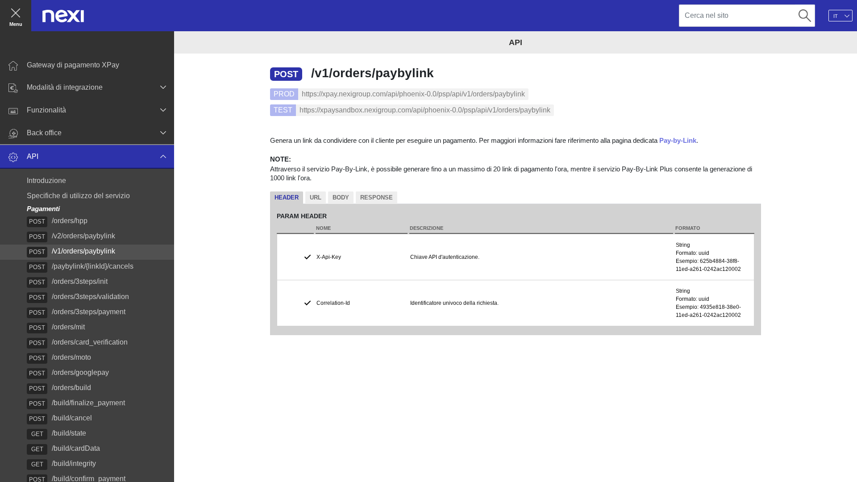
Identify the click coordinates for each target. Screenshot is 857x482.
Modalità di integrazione (65, 87)
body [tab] (341, 197)
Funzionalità (46, 110)
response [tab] (376, 197)
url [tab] (315, 197)
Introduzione (46, 180)
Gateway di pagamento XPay (73, 65)
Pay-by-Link (677, 140)
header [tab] (287, 197)
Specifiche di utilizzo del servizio (78, 195)
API (32, 156)
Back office (44, 133)
